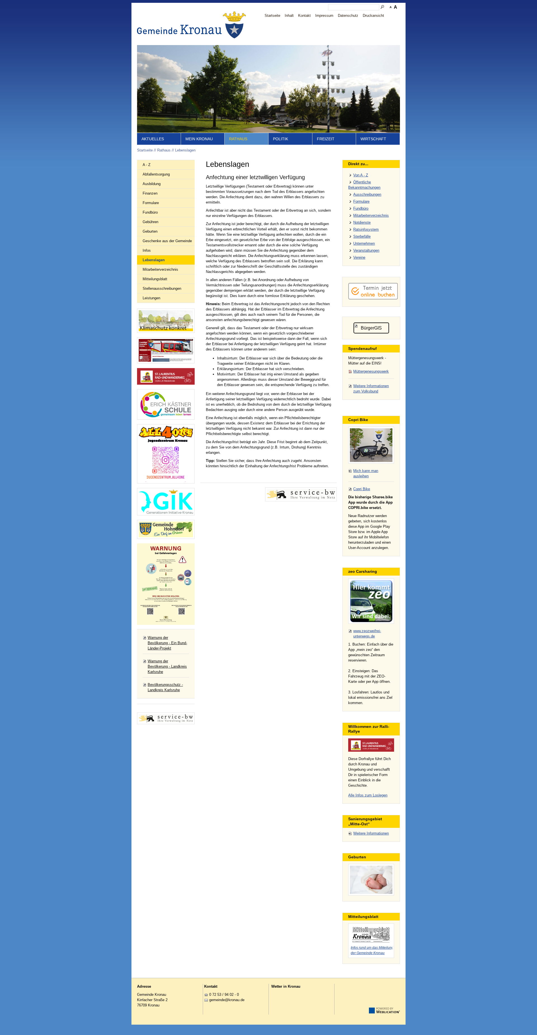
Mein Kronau (199, 139)
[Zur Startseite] (193, 24)
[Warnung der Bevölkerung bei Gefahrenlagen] (166, 584)
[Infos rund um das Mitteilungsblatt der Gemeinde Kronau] (371, 934)
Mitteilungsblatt (155, 279)
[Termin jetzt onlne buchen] (373, 298)
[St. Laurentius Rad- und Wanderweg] (166, 376)
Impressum (324, 15)
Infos (147, 250)
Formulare (151, 203)
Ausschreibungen (367, 194)
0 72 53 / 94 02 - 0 (224, 994)
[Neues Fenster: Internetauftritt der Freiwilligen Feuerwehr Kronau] (166, 350)
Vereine (359, 257)
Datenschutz (348, 15)
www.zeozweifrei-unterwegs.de (367, 633)
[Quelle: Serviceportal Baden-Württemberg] (301, 494)
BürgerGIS (371, 328)
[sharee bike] (371, 445)
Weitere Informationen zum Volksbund (371, 388)
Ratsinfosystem (366, 229)
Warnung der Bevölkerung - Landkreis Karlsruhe (167, 666)
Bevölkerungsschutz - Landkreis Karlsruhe (165, 687)
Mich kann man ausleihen (365, 473)
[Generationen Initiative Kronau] (166, 502)
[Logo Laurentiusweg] (371, 745)
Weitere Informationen (371, 833)
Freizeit (326, 139)
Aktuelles (153, 139)
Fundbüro (150, 212)
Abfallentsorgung (156, 174)
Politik (280, 139)
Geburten (150, 231)
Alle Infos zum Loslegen (367, 795)
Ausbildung (152, 184)
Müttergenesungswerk (371, 371)
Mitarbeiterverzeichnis (160, 269)
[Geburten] (371, 880)
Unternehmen (364, 243)
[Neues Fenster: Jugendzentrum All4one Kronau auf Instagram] (166, 454)
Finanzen (150, 193)
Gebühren (150, 222)
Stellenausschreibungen (162, 288)
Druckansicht (373, 15)
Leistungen (151, 298)
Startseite (272, 15)
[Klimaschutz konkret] (166, 320)
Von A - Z (360, 175)
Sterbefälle (362, 236)
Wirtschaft (373, 139)
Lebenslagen (185, 150)
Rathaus (238, 139)
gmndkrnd (225, 1000)
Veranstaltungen (366, 250)
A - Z (146, 165)
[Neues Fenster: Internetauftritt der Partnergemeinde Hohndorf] (166, 530)
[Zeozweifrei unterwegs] (371, 601)
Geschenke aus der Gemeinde (167, 241)
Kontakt (304, 15)
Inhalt (289, 15)
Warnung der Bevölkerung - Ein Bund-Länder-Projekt (167, 643)
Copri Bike (361, 489)
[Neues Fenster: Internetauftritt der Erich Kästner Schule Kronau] (166, 404)
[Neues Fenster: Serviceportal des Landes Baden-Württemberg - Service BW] (166, 718)
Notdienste (362, 222)
